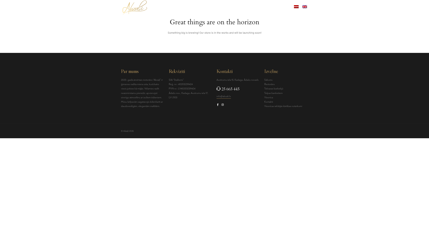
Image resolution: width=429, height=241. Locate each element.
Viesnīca (211, 7)
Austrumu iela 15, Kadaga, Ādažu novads (238, 80)
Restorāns (250, 7)
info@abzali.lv (224, 96)
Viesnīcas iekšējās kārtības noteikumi (283, 106)
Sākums (171, 7)
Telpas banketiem (230, 7)
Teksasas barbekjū (190, 7)
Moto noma (268, 7)
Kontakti (284, 7)
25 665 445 (230, 89)
